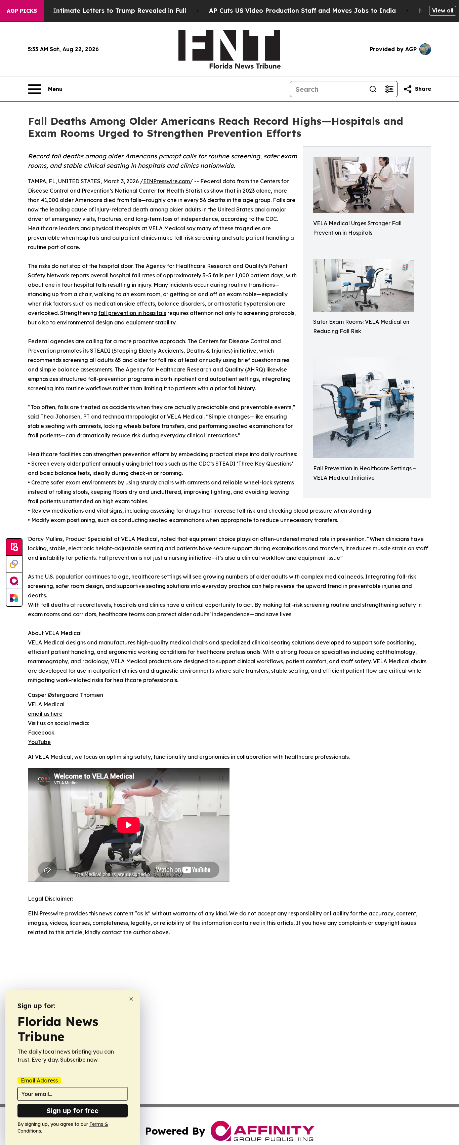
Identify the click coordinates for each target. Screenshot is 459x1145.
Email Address (39, 1080)
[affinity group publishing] (14, 580)
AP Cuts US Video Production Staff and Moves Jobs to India (302, 10)
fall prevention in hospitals (132, 313)
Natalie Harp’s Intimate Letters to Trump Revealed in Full (96, 10)
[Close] (131, 999)
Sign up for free (72, 1110)
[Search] (373, 89)
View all (442, 10)
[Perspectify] (14, 564)
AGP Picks (22, 10)
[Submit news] (14, 547)
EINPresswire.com (166, 181)
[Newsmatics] (14, 597)
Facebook (41, 732)
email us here (45, 713)
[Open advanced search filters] (389, 89)
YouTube (39, 742)
